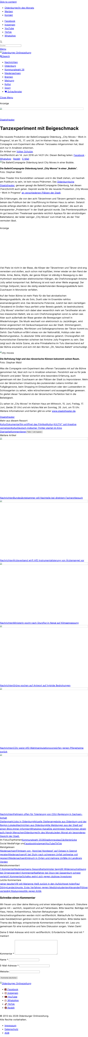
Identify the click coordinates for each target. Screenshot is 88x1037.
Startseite (5, 431)
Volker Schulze (24, 151)
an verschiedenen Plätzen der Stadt (41, 192)
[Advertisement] (44, 248)
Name (4, 959)
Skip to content (8, 1)
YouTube (9, 28)
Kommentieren (18, 431)
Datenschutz (11, 1029)
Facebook (10, 21)
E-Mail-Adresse (9, 965)
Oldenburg (10, 66)
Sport (8, 88)
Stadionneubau (52, 839)
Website (4, 971)
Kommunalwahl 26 (14, 69)
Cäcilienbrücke (69, 839)
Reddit (16, 158)
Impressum (10, 1025)
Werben (9, 11)
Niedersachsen (13, 73)
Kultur (8, 84)
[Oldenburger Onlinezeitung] (15, 983)
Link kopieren (37, 432)
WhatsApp (10, 35)
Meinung (9, 80)
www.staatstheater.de (64, 411)
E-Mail (25, 158)
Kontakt (9, 15)
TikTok (8, 32)
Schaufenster (14, 91)
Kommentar (7, 953)
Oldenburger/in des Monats (19, 7)
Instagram (10, 24)
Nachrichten (11, 62)
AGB (7, 1033)
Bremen (9, 77)
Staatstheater (7, 119)
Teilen (29, 432)
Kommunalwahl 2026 (33, 839)
